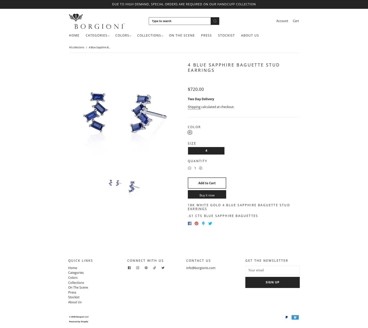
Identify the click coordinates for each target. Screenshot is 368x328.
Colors (122, 35)
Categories (97, 35)
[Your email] (272, 270)
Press (206, 35)
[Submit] (215, 21)
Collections (149, 35)
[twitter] (163, 268)
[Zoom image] (124, 117)
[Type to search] (180, 21)
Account (282, 21)
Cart (296, 21)
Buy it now (207, 195)
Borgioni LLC (82, 316)
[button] (80, 117)
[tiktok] (154, 268)
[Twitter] (210, 223)
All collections (76, 47)
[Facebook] (189, 223)
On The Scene (182, 35)
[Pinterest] (196, 223)
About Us (250, 35)
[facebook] (129, 268)
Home (74, 35)
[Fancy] (203, 223)
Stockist (226, 35)
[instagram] (137, 268)
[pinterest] (146, 268)
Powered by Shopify (78, 321)
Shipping (194, 107)
